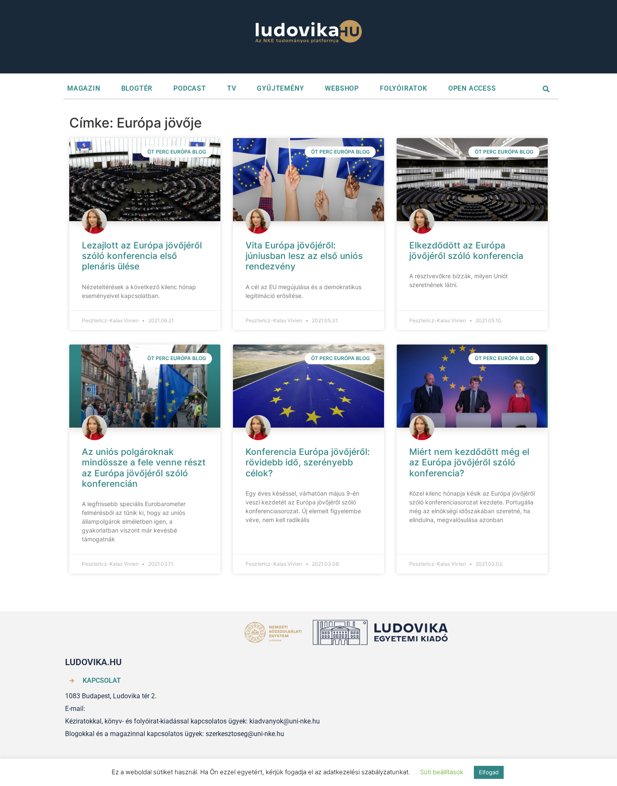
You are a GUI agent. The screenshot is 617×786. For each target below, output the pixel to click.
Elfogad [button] (489, 772)
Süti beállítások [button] (441, 772)
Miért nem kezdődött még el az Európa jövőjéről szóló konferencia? (469, 462)
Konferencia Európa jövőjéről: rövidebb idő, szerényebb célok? (308, 462)
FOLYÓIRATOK (403, 88)
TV (231, 88)
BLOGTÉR (137, 88)
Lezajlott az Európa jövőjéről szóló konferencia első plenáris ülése (142, 256)
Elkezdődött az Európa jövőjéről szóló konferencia (466, 250)
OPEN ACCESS (472, 88)
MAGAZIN (83, 88)
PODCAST (189, 88)
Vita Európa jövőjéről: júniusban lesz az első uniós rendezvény (304, 256)
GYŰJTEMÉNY (280, 88)
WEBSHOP (342, 88)
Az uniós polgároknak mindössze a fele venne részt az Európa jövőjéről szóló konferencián (144, 468)
